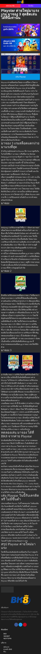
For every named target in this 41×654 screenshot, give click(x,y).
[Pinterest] (25, 625)
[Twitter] (20, 625)
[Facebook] (16, 625)
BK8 (17, 129)
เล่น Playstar (20, 77)
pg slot (29, 341)
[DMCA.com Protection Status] (7, 589)
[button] (4, 2)
